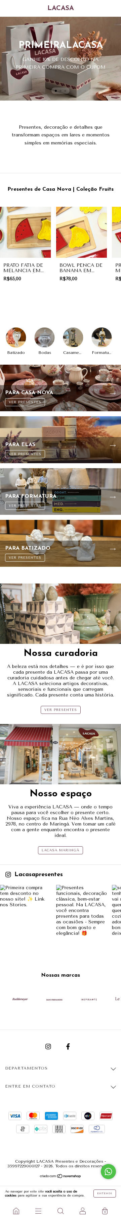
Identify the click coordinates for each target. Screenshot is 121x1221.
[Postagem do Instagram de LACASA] (25, 910)
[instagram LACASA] (49, 1047)
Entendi (104, 1193)
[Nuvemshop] (61, 1177)
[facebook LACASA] (68, 1047)
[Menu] (38, 1211)
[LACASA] (16, 1211)
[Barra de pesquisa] (60, 1211)
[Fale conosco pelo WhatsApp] (108, 1171)
